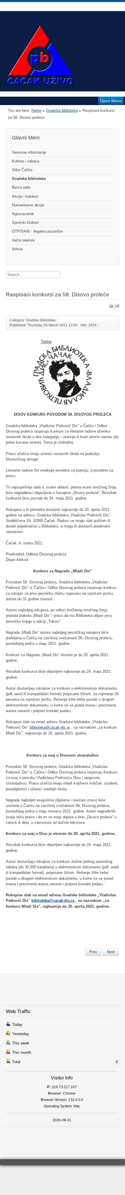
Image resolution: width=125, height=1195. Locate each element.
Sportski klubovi (25, 222)
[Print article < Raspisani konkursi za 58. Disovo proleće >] (112, 307)
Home (36, 110)
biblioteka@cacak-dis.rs (50, 727)
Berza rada (21, 187)
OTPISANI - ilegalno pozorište (37, 231)
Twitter (46, 341)
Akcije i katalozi (25, 196)
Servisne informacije (29, 152)
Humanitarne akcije (28, 205)
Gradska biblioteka (62, 110)
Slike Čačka (22, 170)
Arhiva (17, 249)
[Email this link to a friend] (117, 307)
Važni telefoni (23, 240)
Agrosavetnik (23, 214)
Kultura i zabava (25, 161)
